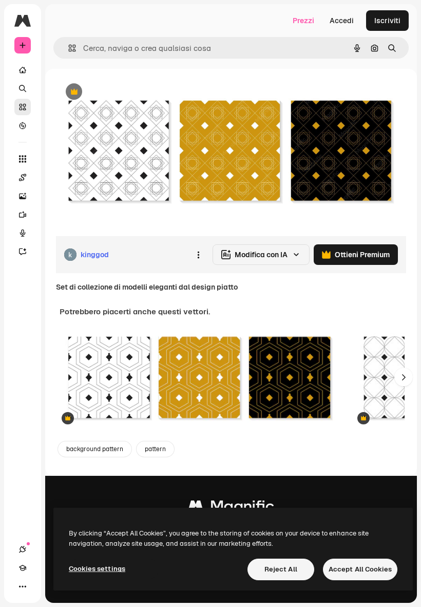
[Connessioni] (22, 549)
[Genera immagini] (22, 196)
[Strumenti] (22, 159)
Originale (123, 92)
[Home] (22, 70)
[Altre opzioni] (198, 254)
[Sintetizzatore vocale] (22, 233)
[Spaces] (22, 177)
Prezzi (303, 20)
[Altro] (22, 586)
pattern (155, 449)
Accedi (342, 20)
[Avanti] (403, 377)
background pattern (94, 449)
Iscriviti (387, 20)
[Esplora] (22, 125)
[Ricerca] (22, 88)
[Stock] (22, 107)
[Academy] (22, 568)
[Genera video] (22, 214)
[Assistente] (22, 251)
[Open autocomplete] (68, 48)
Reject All (280, 569)
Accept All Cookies (360, 569)
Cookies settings (97, 568)
